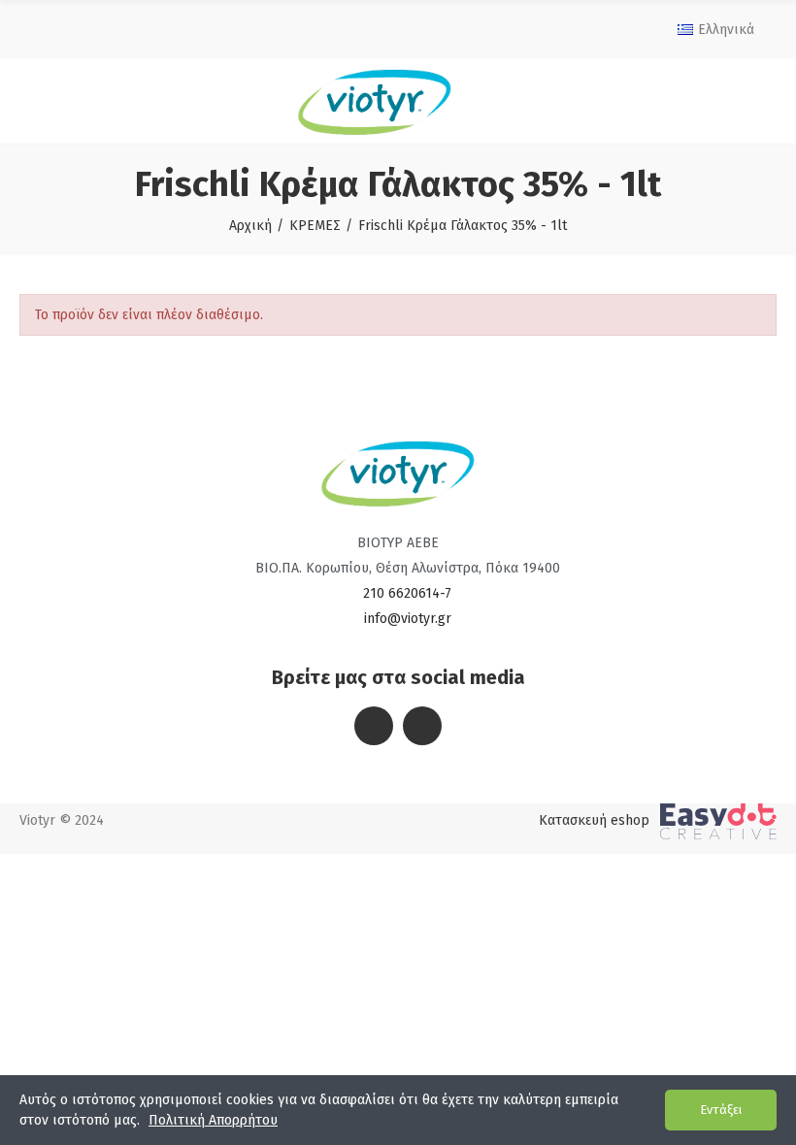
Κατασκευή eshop (594, 820)
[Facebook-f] (373, 725)
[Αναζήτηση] (756, 101)
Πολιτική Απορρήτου (213, 1120)
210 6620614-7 (407, 593)
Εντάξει (721, 1109)
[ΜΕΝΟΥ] (35, 101)
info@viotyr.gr (407, 618)
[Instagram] (422, 725)
